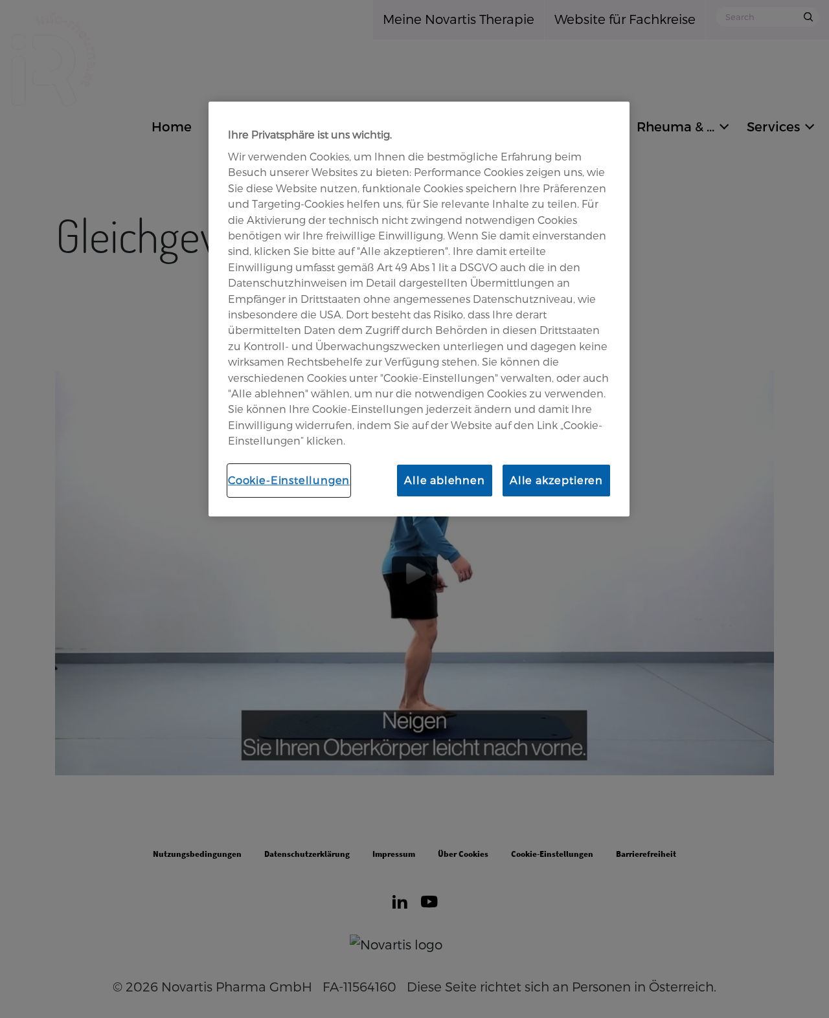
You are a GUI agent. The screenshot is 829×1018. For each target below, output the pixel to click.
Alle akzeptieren (556, 480)
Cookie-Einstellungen (289, 480)
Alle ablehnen (444, 480)
